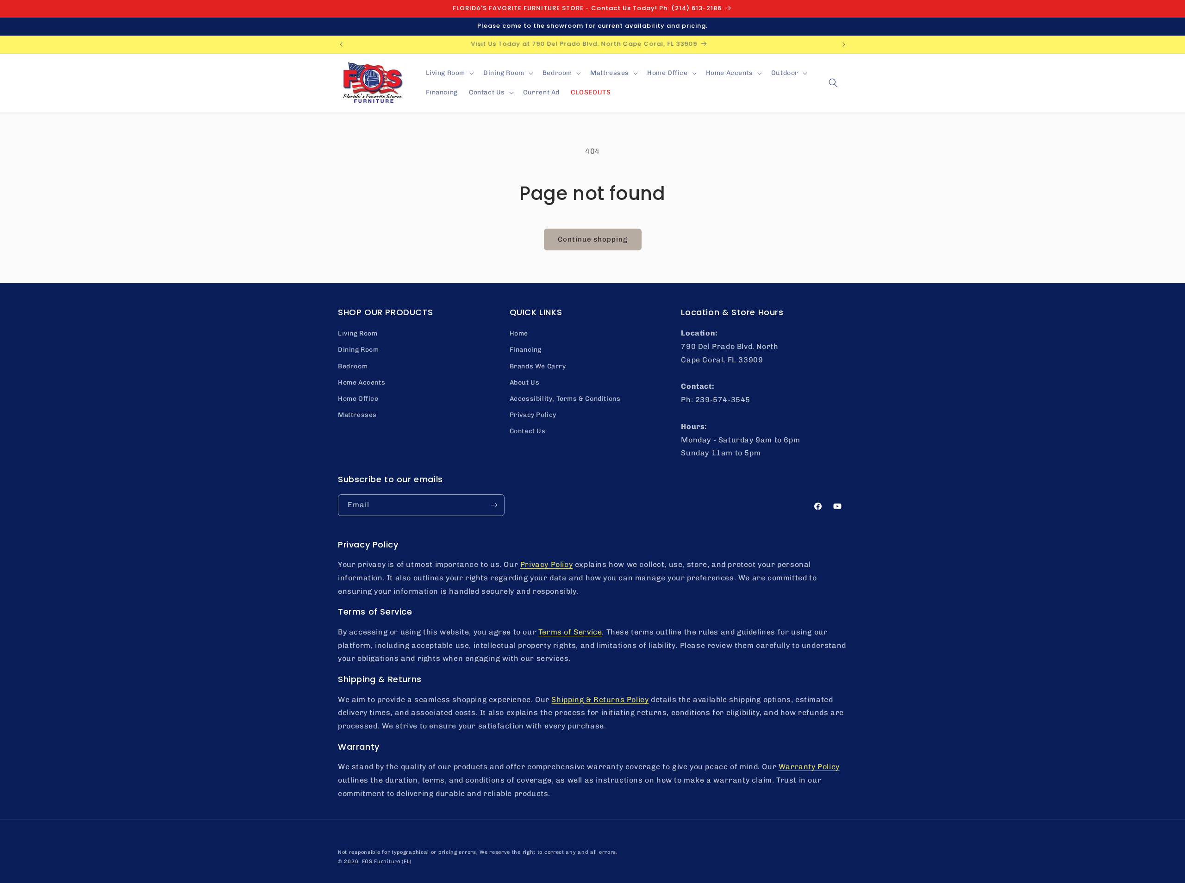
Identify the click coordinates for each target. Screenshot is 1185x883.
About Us (525, 382)
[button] (449, 73)
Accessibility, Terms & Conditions (565, 399)
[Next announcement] (844, 44)
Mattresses (357, 415)
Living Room (358, 333)
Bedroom (353, 366)
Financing (526, 350)
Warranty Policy (809, 766)
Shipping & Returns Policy (600, 699)
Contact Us (528, 431)
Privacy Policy (533, 415)
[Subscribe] (494, 505)
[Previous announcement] (341, 44)
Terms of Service (570, 632)
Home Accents (361, 382)
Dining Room (358, 350)
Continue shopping (593, 239)
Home (519, 333)
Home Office (358, 399)
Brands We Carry (538, 366)
